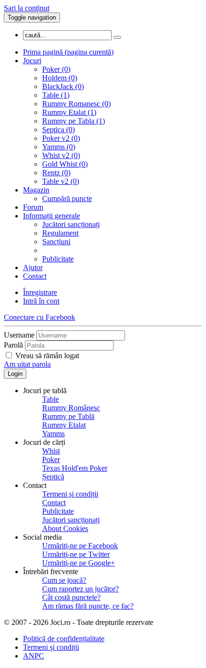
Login (15, 373)
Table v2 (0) (60, 181)
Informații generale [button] (51, 216)
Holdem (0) (59, 78)
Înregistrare (40, 292)
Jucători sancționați (71, 224)
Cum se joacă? (64, 580)
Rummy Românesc (71, 408)
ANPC (33, 656)
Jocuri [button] (32, 61)
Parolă (13, 345)
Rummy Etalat (64, 425)
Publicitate (58, 259)
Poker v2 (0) (61, 138)
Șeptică (53, 477)
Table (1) (55, 95)
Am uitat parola (27, 364)
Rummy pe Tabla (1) (73, 121)
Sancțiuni (56, 242)
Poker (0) (56, 69)
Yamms (53, 434)
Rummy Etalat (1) (69, 112)
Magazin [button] (36, 190)
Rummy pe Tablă (68, 416)
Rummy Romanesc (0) (76, 104)
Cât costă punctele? (71, 597)
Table (50, 399)
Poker (51, 459)
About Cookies (65, 528)
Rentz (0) (56, 173)
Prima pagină (68, 52)
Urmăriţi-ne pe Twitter (76, 554)
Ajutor (33, 267)
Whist (51, 451)
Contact (34, 276)
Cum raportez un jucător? (80, 589)
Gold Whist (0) (65, 164)
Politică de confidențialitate (63, 638)
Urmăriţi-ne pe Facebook (80, 546)
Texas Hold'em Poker (74, 468)
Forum (33, 207)
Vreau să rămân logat (47, 355)
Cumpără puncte (67, 198)
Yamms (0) (58, 147)
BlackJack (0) (63, 86)
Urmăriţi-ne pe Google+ (78, 563)
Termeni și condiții (70, 494)
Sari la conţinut (26, 8)
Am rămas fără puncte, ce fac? (88, 606)
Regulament (60, 233)
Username (19, 335)
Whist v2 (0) (61, 155)
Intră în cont (41, 301)
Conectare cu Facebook (39, 317)
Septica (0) (58, 129)
